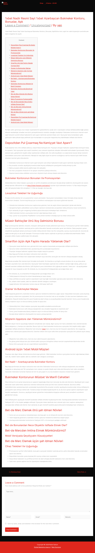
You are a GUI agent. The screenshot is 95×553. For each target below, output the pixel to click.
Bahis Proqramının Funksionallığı (21, 99)
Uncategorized (41, 25)
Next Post (81, 472)
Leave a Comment (17, 25)
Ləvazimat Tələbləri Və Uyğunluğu (22, 55)
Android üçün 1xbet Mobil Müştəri (22, 76)
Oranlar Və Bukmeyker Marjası (21, 68)
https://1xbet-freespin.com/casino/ (38, 185)
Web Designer (56, 547)
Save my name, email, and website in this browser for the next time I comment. (33, 524)
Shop (41, 3)
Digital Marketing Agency (42, 547)
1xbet (44, 329)
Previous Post (14, 472)
